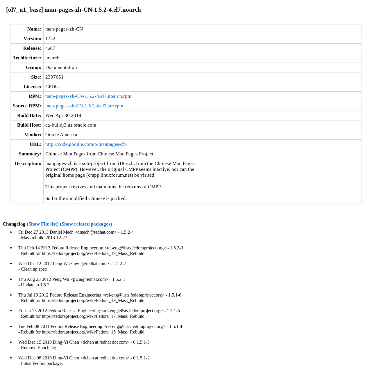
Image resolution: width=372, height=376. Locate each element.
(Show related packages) (86, 224)
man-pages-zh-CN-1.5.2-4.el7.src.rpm (84, 106)
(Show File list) (43, 224)
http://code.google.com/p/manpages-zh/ (86, 144)
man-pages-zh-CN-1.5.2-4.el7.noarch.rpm (88, 96)
